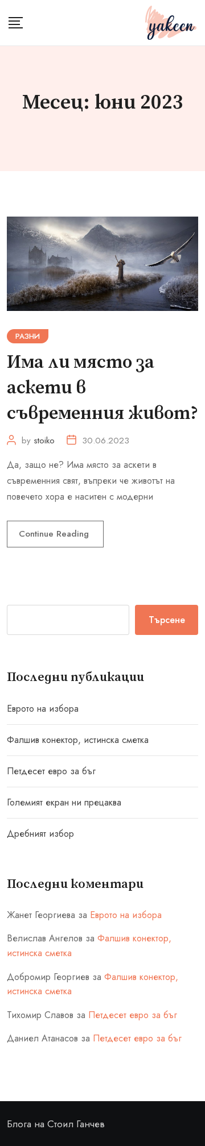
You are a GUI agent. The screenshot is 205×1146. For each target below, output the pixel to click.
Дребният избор (40, 833)
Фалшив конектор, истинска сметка (78, 739)
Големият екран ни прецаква (64, 802)
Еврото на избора (43, 708)
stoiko (44, 440)
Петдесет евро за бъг (51, 771)
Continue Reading (55, 534)
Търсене (167, 619)
